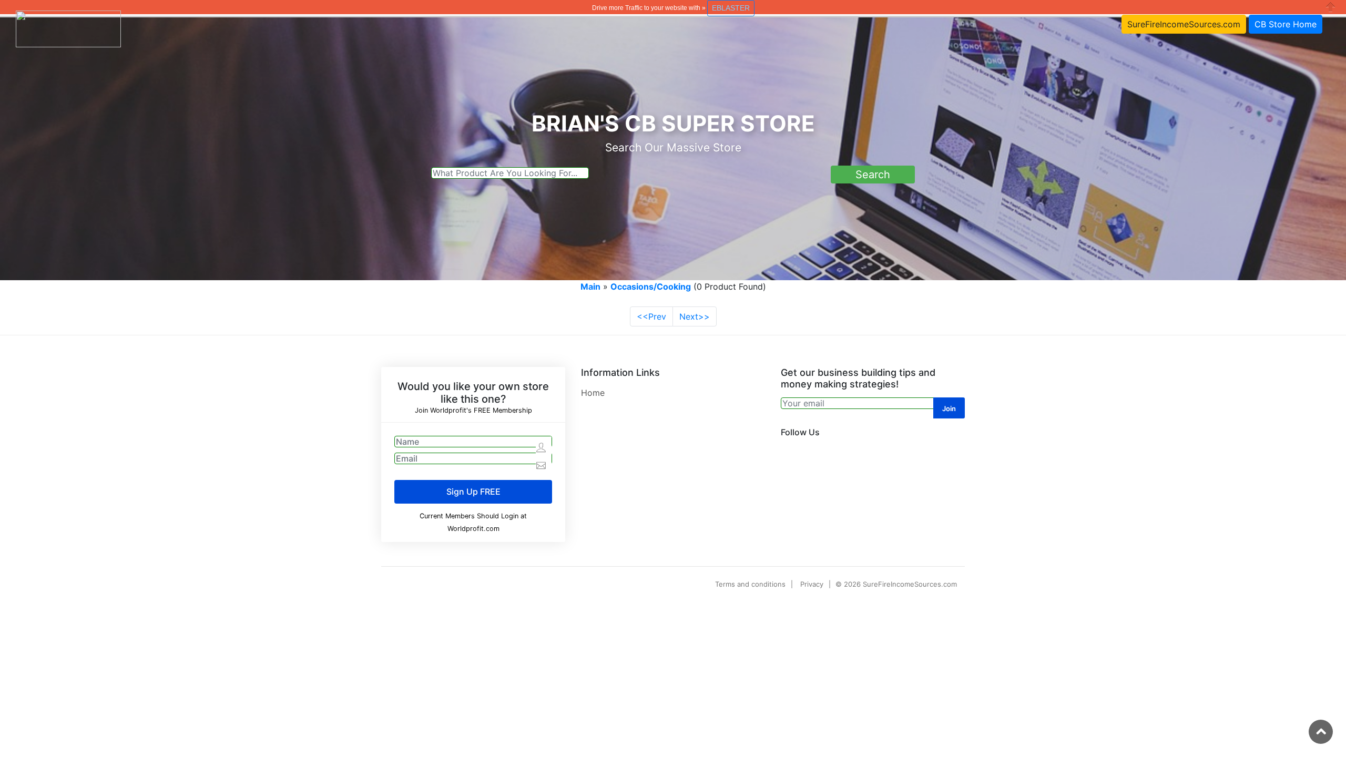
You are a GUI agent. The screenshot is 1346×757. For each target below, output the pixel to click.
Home (593, 392)
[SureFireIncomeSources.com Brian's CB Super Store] (68, 28)
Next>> (694, 316)
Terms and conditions (750, 584)
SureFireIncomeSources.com (1183, 24)
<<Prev (651, 316)
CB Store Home (1286, 24)
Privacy (811, 584)
